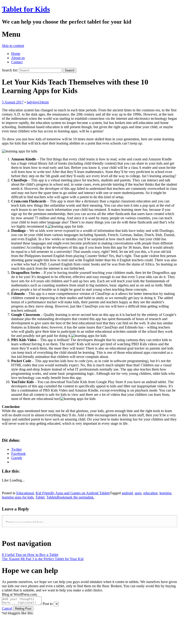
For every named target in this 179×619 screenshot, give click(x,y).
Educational (25, 493)
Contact (17, 62)
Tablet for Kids (26, 9)
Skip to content (13, 46)
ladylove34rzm (38, 102)
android (127, 493)
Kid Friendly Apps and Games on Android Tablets (73, 493)
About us (18, 58)
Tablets (51, 497)
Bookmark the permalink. (75, 497)
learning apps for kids (18, 497)
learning (165, 493)
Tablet (40, 497)
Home (15, 54)
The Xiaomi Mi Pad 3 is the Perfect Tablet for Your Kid (42, 559)
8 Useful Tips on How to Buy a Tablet (30, 555)
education (150, 493)
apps (138, 493)
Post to (48, 604)
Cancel (7, 608)
